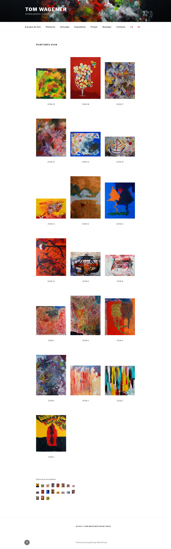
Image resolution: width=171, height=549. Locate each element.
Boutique (106, 27)
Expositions (80, 27)
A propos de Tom (33, 27)
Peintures (50, 27)
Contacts (120, 27)
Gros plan (64, 27)
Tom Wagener (46, 9)
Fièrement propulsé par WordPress (91, 542)
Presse (94, 27)
